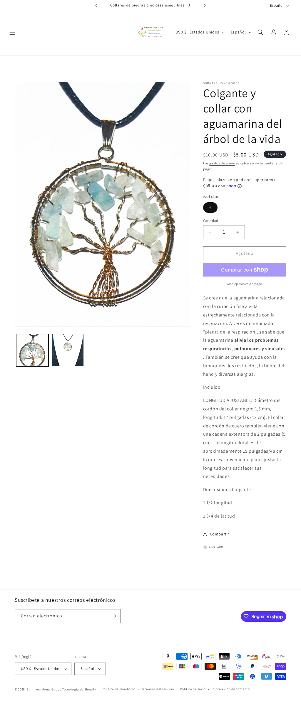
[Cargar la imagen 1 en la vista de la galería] (32, 350)
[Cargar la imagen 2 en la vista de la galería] (67, 350)
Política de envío (193, 689)
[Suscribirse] (113, 616)
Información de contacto (231, 689)
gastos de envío (222, 163)
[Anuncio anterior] (96, 5)
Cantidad (210, 220)
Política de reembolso (119, 689)
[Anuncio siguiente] (204, 5)
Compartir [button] (219, 534)
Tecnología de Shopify (79, 689)
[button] (12, 32)
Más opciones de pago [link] (244, 284)
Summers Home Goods (44, 689)
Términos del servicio (157, 689)
